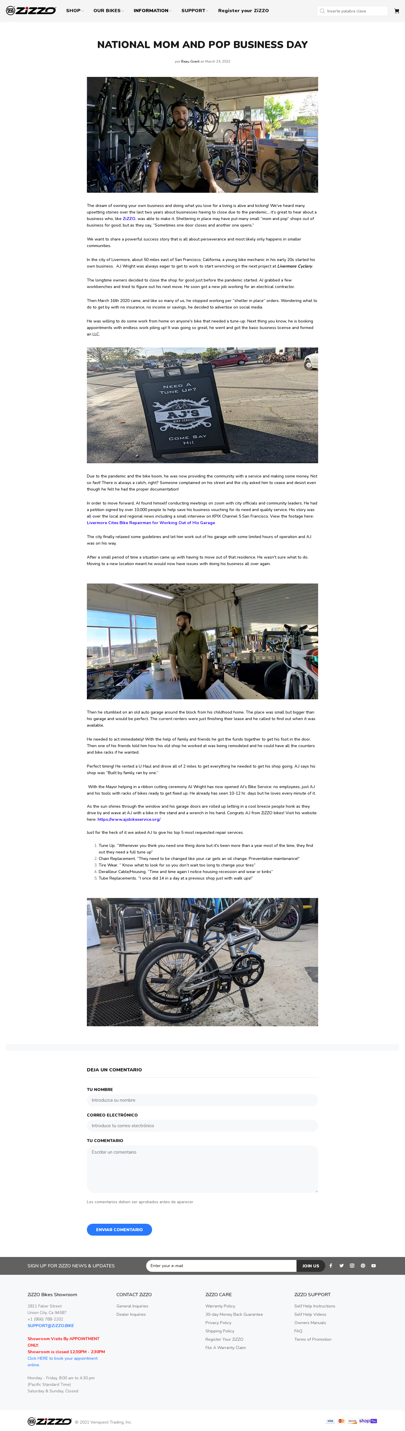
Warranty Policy (220, 1306)
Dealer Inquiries (131, 1314)
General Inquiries (132, 1306)
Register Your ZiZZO (224, 1339)
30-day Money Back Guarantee (234, 1314)
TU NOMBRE (100, 1089)
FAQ (298, 1331)
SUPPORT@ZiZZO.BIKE (51, 1326)
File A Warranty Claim (225, 1348)
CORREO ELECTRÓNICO (112, 1115)
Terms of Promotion (312, 1339)
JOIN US (310, 1266)
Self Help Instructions (314, 1306)
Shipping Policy (219, 1331)
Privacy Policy (218, 1323)
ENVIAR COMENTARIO (119, 1230)
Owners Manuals (310, 1323)
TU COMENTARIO (105, 1141)
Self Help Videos (310, 1314)
